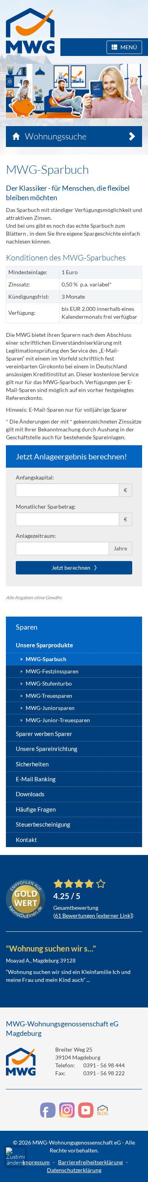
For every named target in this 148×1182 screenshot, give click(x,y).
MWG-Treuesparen (49, 695)
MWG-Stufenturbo (49, 683)
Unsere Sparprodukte (44, 645)
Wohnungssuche (54, 136)
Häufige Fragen (36, 809)
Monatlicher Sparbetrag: (46, 506)
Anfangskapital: (35, 477)
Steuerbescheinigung (43, 824)
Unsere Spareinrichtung (46, 748)
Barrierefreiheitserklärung (90, 1162)
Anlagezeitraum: (36, 535)
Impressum (36, 1162)
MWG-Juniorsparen (50, 707)
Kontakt (26, 839)
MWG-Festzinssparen (52, 671)
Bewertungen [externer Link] (93, 915)
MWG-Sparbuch (46, 659)
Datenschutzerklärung (74, 1170)
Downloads (30, 793)
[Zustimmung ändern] (15, 1156)
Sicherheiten (32, 764)
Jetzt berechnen (72, 567)
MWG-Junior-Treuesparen (58, 720)
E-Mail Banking (36, 778)
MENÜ (128, 47)
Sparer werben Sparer (44, 733)
